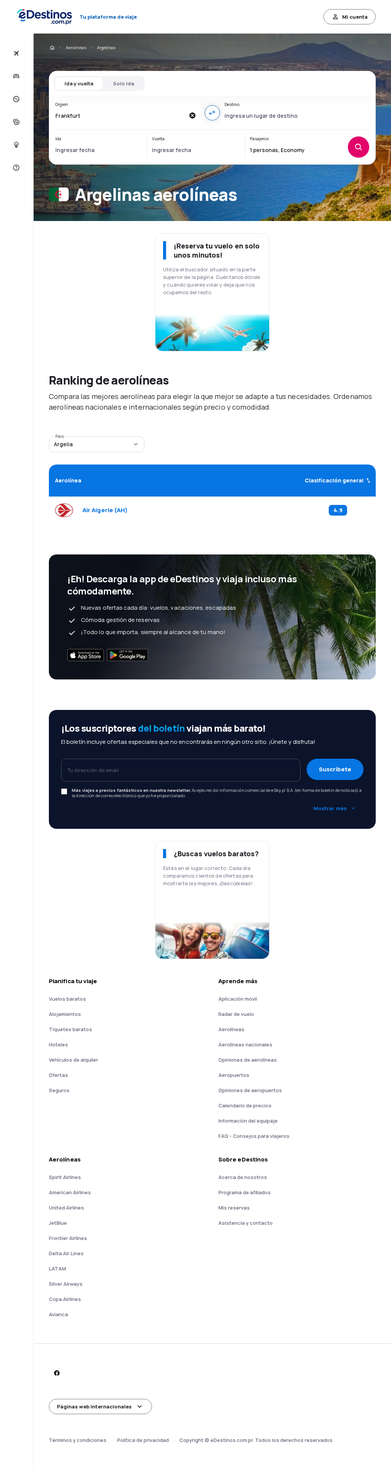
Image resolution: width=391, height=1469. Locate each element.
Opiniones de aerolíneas (247, 1059)
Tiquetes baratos (70, 1029)
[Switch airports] (212, 112)
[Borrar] (192, 115)
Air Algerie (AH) (105, 510)
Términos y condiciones (78, 1440)
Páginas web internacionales (94, 1406)
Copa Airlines (65, 1299)
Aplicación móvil (237, 998)
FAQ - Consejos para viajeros (253, 1136)
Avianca (58, 1314)
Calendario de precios (244, 1105)
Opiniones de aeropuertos (250, 1090)
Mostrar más (330, 808)
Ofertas (58, 1075)
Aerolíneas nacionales (245, 1044)
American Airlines (70, 1192)
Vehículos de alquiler (73, 1059)
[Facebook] (56, 1373)
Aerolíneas (76, 47)
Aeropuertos (233, 1075)
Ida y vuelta (79, 83)
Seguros (59, 1090)
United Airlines (66, 1207)
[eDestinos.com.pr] (52, 48)
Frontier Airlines (68, 1238)
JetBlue (58, 1222)
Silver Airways (65, 1283)
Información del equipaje (248, 1120)
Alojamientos (65, 1014)
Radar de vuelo (236, 1014)
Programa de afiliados (244, 1192)
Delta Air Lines (66, 1253)
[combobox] (120, 115)
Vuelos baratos (67, 998)
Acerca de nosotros (242, 1177)
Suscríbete (335, 769)
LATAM (57, 1268)
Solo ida (123, 83)
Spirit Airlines (65, 1177)
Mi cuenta (355, 16)
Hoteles (58, 1044)
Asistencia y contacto (245, 1222)
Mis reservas (234, 1207)
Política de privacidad (143, 1440)
